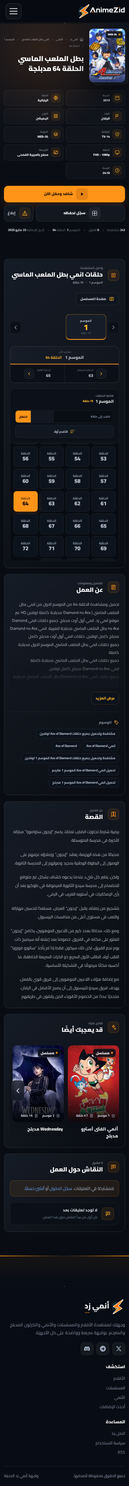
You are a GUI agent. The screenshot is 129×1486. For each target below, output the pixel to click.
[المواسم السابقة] (113, 327)
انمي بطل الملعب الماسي (35, 39)
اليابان (105, 118)
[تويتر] (118, 1348)
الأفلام (119, 1378)
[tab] (86, 327)
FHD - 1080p (101, 154)
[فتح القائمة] (14, 11)
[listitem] (104, 456)
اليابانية (43, 100)
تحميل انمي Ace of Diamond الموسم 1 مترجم (83, 770)
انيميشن (42, 118)
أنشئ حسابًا (34, 1188)
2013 (106, 100)
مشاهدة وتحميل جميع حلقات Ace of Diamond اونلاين (77, 733)
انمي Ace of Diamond (100, 746)
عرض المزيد (105, 697)
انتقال (23, 417)
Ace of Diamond (66, 746)
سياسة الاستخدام (110, 1443)
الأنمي (59, 39)
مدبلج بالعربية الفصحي (32, 154)
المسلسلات (115, 1388)
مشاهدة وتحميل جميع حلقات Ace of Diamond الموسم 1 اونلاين (70, 758)
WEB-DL (42, 136)
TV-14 (106, 136)
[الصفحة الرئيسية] (101, 11)
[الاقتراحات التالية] (18, 1090)
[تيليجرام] (103, 1348)
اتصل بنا (118, 1434)
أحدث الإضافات (112, 1407)
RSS (121, 1452)
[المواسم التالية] (15, 327)
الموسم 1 (9, 39)
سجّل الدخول (61, 1188)
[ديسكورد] (87, 1348)
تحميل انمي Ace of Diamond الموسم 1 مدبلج (83, 782)
